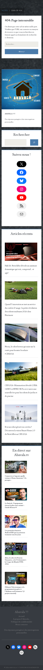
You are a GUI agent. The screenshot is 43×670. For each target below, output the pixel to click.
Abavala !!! (21, 612)
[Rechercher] (34, 142)
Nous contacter (21, 624)
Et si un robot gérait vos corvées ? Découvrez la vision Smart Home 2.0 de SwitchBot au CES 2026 (20, 431)
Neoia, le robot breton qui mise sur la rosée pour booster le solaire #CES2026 (20, 350)
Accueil (21, 616)
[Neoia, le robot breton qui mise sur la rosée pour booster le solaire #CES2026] (21, 333)
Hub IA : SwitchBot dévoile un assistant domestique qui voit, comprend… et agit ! (21, 269)
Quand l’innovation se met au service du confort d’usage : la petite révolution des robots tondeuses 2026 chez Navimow (21, 309)
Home (5, 10)
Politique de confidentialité (21, 622)
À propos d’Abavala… (21, 619)
